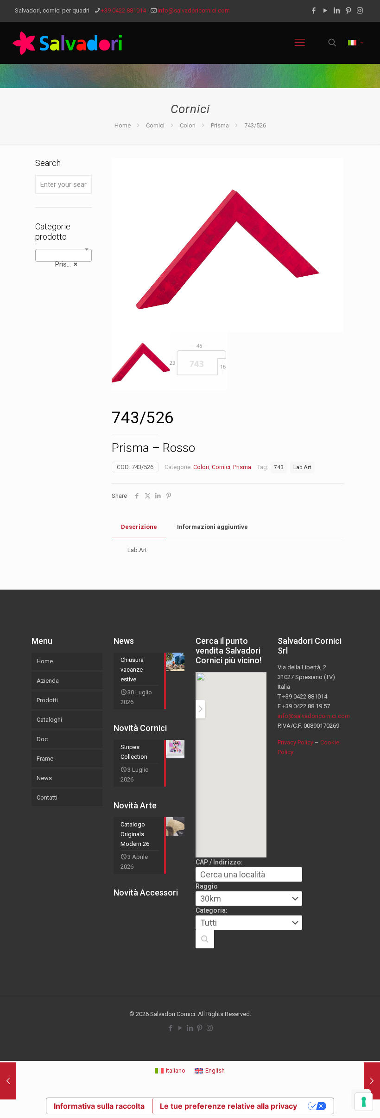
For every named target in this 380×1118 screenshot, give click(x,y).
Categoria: (212, 910)
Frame (45, 758)
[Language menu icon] (355, 42)
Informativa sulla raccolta (99, 1106)
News (44, 778)
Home (122, 125)
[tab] (139, 527)
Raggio (207, 886)
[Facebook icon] (313, 10)
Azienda (48, 680)
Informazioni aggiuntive (212, 526)
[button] (205, 939)
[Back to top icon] (335, 1099)
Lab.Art (302, 467)
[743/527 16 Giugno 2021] (372, 1080)
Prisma (220, 125)
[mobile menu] (300, 43)
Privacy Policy (295, 742)
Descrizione (139, 526)
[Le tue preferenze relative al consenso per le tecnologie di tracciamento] (364, 1102)
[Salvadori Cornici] (69, 43)
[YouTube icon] (325, 10)
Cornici (155, 125)
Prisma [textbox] (60, 264)
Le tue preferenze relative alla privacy (228, 1106)
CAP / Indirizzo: (219, 862)
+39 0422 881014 (123, 10)
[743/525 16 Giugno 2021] (8, 1080)
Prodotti (47, 700)
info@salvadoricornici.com (194, 10)
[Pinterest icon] (348, 10)
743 (279, 467)
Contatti (47, 797)
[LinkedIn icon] (336, 10)
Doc (42, 739)
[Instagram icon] (359, 10)
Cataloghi (49, 719)
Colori (188, 125)
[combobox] (63, 255)
